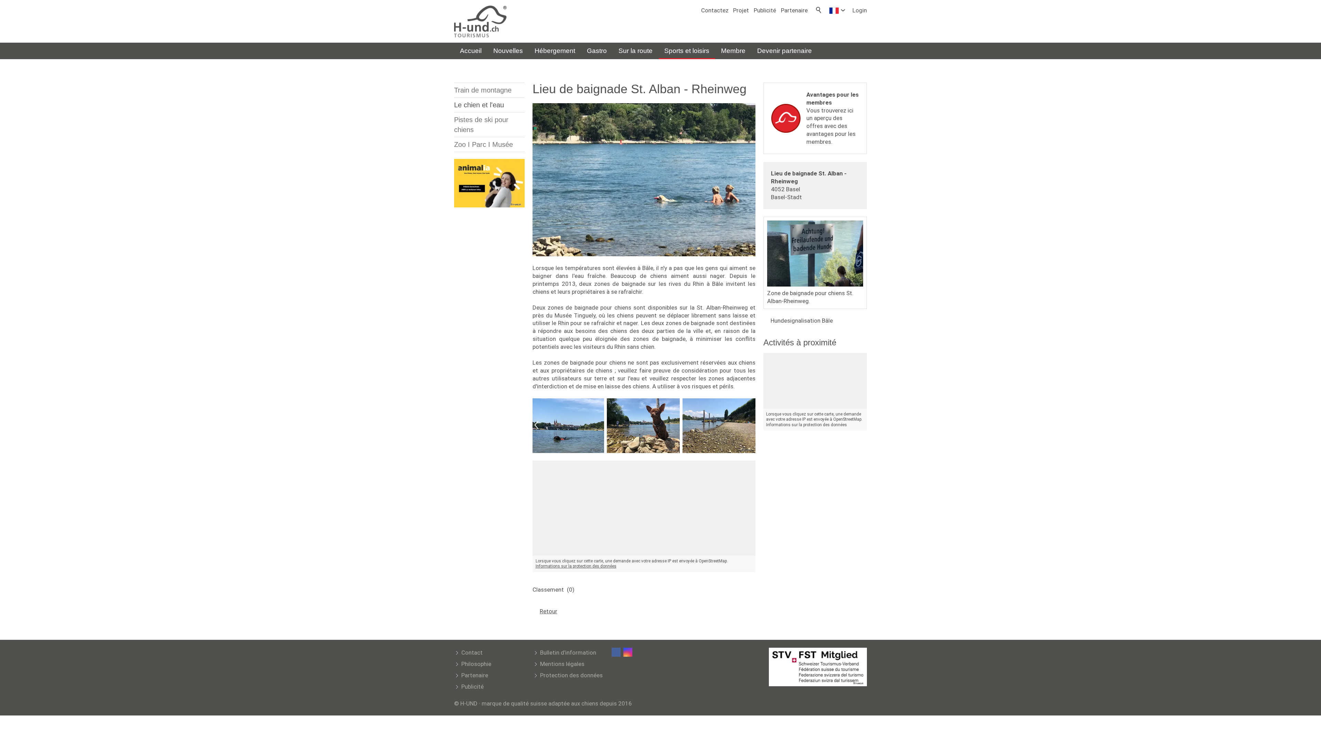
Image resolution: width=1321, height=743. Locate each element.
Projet (741, 10)
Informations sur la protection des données (576, 566)
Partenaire (794, 10)
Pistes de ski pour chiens (481, 124)
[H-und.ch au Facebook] (616, 652)
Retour (548, 611)
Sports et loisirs (686, 50)
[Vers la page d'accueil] (480, 21)
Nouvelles (508, 50)
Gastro (597, 50)
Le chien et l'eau (479, 105)
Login (859, 10)
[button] (537, 425)
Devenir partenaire (784, 50)
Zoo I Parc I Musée (483, 144)
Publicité (765, 10)
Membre (733, 50)
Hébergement (555, 50)
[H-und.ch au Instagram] (627, 652)
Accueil (471, 50)
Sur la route (636, 50)
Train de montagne (483, 90)
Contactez (715, 10)
